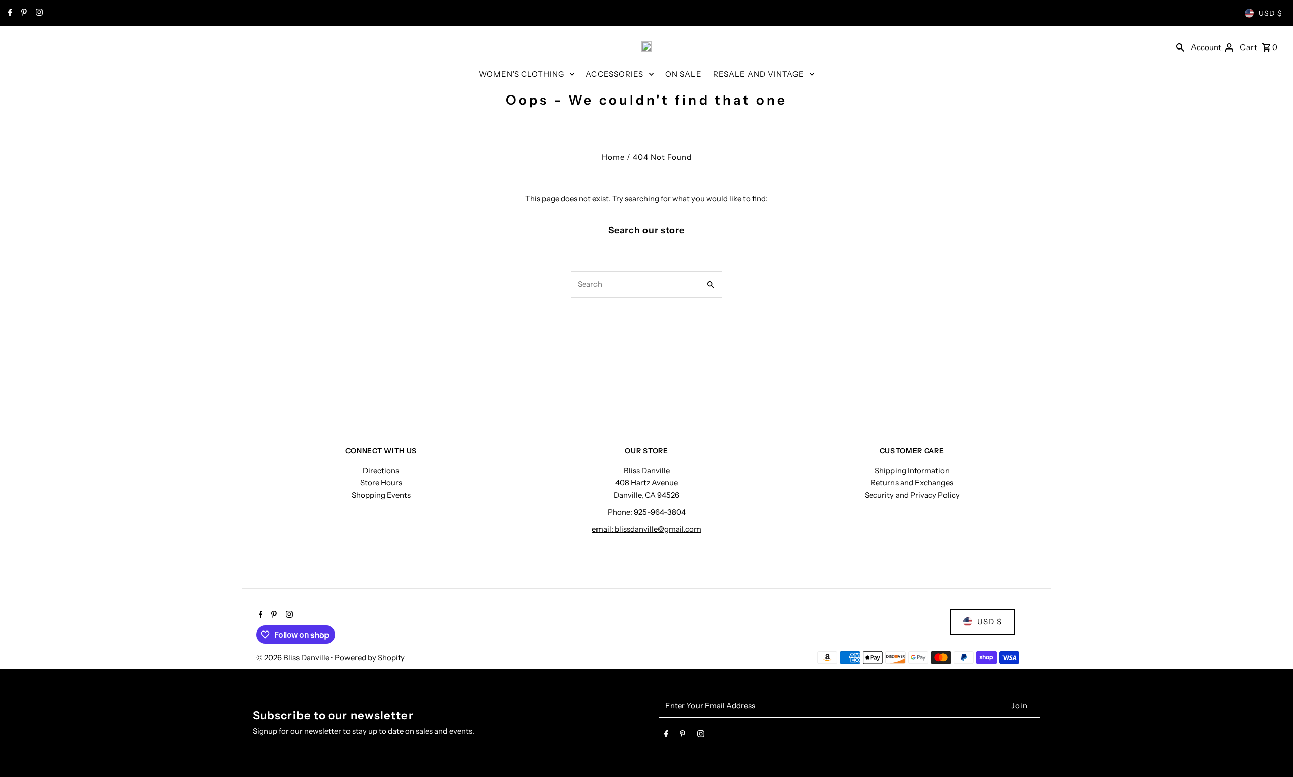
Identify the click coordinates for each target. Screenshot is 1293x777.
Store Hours (381, 483)
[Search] (1180, 46)
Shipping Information (912, 470)
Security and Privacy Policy (912, 495)
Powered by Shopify (370, 657)
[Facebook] (9, 13)
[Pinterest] (23, 13)
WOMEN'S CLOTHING (521, 74)
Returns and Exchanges (912, 483)
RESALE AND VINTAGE (758, 74)
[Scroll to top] (1271, 750)
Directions (381, 470)
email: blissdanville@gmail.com (646, 529)
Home (613, 157)
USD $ (1270, 13)
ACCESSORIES (614, 74)
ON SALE (683, 74)
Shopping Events (381, 495)
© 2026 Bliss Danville (293, 657)
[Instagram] (38, 13)
